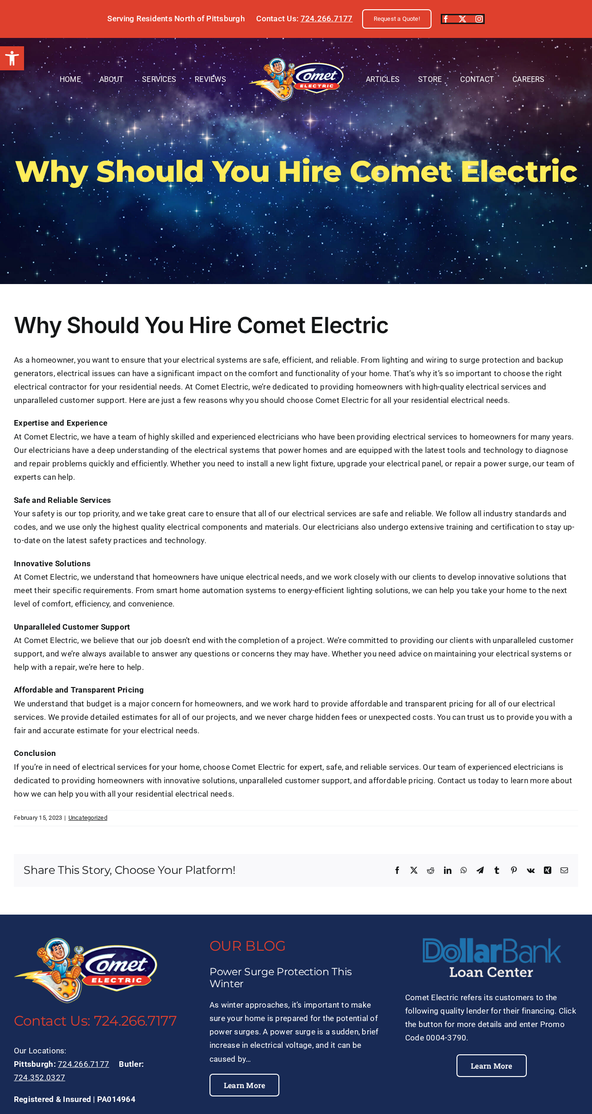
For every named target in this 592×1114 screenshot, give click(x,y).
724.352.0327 (39, 1077)
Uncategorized (87, 817)
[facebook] (446, 19)
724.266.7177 (327, 18)
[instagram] (479, 19)
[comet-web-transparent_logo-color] (295, 61)
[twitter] (462, 19)
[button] (12, 58)
